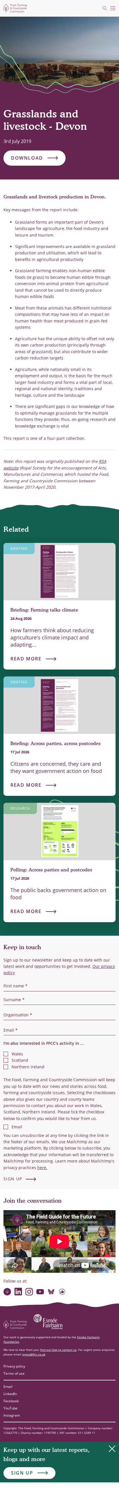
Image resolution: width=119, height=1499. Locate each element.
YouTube (10, 1408)
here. (42, 1167)
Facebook (11, 1401)
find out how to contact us (58, 1350)
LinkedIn (10, 1393)
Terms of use (14, 1373)
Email (7, 1386)
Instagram (11, 1415)
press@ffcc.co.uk (33, 1354)
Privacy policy (14, 1366)
